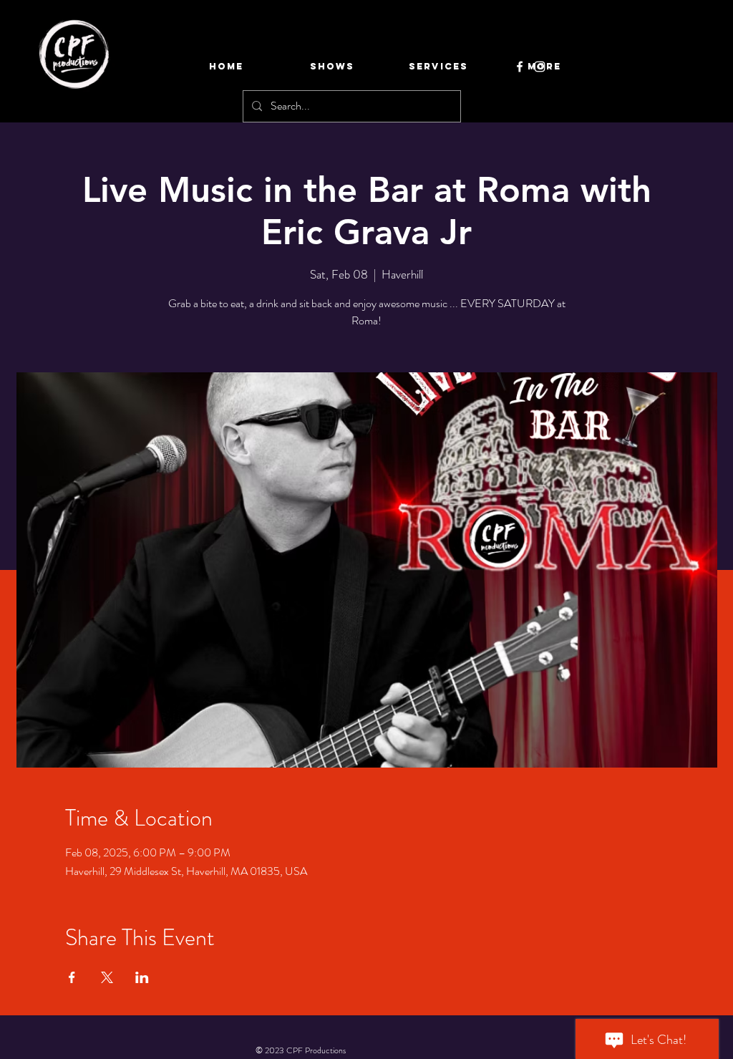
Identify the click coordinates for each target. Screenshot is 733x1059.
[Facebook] (520, 66)
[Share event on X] (107, 977)
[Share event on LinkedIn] (142, 977)
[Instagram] (540, 66)
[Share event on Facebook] (72, 977)
